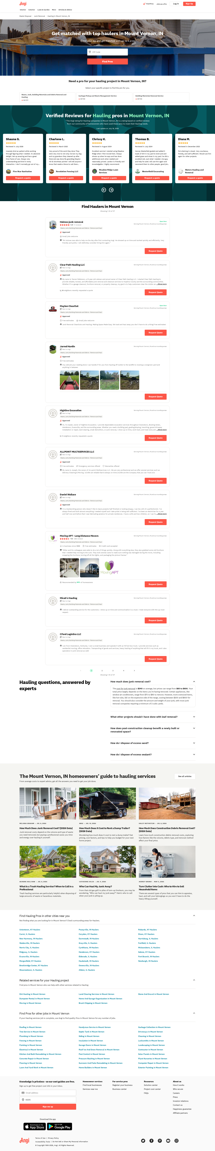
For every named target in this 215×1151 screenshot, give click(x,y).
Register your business (122, 1085)
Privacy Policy (53, 1138)
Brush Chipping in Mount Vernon (93, 1003)
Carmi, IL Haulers (27, 934)
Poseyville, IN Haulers (89, 929)
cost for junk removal (125, 688)
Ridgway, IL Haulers (28, 952)
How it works (178, 1085)
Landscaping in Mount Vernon (151, 1045)
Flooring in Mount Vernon (30, 1063)
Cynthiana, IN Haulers (89, 947)
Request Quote (156, 251)
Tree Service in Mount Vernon (32, 1031)
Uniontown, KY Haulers (29, 929)
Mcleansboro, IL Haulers (149, 947)
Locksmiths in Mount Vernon (151, 1040)
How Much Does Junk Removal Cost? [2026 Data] (46, 828)
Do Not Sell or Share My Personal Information (70, 1141)
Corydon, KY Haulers (88, 934)
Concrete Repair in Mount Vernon (34, 1058)
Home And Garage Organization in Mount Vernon (100, 998)
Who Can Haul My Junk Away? (95, 886)
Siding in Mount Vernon (89, 1036)
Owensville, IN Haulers (89, 965)
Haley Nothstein (147, 823)
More (54, 10)
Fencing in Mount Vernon (30, 1040)
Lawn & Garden (43, 10)
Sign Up (189, 3)
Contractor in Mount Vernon (150, 1049)
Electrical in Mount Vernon (31, 1049)
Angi (81, 823)
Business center (119, 1089)
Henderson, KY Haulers (89, 952)
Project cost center (152, 1089)
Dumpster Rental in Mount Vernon (34, 998)
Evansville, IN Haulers (29, 956)
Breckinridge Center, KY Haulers (33, 965)
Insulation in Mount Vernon (91, 1040)
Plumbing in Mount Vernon (31, 1036)
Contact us (178, 1105)
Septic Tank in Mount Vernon (91, 1031)
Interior (23, 10)
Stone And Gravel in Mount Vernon (153, 994)
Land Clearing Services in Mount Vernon (96, 994)
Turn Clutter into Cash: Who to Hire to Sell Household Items (161, 888)
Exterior (31, 10)
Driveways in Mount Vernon (150, 1031)
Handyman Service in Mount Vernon (95, 1027)
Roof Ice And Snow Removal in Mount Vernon (99, 1049)
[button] (69, 380)
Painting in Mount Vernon (30, 1045)
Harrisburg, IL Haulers (148, 938)
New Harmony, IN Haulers (31, 938)
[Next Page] (134, 670)
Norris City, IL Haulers (29, 947)
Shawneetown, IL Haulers (30, 970)
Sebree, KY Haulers (146, 952)
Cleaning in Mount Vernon (149, 1036)
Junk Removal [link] (39, 16)
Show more (162, 284)
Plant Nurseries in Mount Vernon (152, 1058)
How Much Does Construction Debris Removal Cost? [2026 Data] (167, 830)
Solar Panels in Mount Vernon (151, 1054)
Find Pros (107, 61)
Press (175, 1097)
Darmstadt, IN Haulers (89, 938)
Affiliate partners (180, 1113)
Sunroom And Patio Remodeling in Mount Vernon (100, 1063)
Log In (176, 3)
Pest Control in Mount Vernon (92, 1054)
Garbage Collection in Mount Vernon (154, 1027)
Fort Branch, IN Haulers (148, 956)
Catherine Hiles (86, 882)
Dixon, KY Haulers (146, 934)
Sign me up (48, 1106)
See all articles (184, 776)
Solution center (151, 1085)
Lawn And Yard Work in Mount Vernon (36, 1067)
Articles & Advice (65, 10)
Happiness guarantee (182, 1109)
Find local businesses (92, 1085)
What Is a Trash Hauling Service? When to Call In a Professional (46, 888)
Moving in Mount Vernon (30, 1003)
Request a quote (23, 178)
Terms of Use (40, 1138)
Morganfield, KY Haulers (30, 961)
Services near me (90, 1089)
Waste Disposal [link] (25, 16)
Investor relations (180, 1101)
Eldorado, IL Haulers (88, 956)
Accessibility (42, 1142)
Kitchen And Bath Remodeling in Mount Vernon (40, 1054)
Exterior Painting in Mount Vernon (153, 1067)
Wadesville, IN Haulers (29, 943)
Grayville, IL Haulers (88, 943)
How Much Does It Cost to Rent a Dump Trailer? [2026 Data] (104, 830)
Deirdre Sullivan (27, 882)
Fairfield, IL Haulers (147, 943)
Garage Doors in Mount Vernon (92, 1045)
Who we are (178, 1089)
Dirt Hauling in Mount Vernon (32, 994)
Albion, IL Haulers (87, 970)
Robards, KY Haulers (147, 929)
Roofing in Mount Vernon (30, 1027)
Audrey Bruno (145, 882)
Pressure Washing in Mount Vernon (94, 1058)
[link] (8, 171)
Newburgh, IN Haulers (148, 961)
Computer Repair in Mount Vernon (153, 1063)
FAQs (146, 1093)
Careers (176, 1093)
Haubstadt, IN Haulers (89, 961)
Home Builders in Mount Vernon (93, 1067)
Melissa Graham (27, 823)
